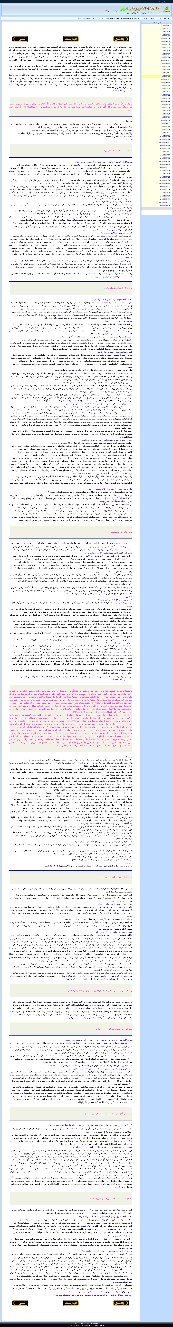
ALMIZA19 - (165, 85)
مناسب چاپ (101, 18)
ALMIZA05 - (165, 41)
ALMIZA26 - (165, 108)
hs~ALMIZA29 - (164, 193)
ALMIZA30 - (165, 120)
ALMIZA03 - (165, 35)
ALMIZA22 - (165, 95)
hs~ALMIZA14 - (164, 145)
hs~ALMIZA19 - (164, 161)
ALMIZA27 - (165, 111)
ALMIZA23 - (165, 98)
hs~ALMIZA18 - (164, 158)
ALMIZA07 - (165, 48)
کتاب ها (150, 13)
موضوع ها (144, 13)
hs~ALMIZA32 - (164, 202)
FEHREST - (166, 26)
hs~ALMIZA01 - (164, 133)
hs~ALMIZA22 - (164, 171)
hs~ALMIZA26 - (164, 183)
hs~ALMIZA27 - (164, 186)
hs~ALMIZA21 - (164, 167)
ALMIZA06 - (165, 44)
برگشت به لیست (81, 18)
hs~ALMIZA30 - (164, 196)
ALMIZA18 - (165, 82)
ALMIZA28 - (165, 114)
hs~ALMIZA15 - (164, 149)
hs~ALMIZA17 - (164, 155)
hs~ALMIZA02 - (164, 136)
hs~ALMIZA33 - (164, 205)
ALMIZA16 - (165, 76)
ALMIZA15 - (165, 73)
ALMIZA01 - (165, 29)
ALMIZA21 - (165, 92)
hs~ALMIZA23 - (164, 174)
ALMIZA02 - (165, 32)
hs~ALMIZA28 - (164, 190)
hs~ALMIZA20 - (164, 164)
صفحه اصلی (157, 13)
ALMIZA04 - (165, 38)
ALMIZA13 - (165, 67)
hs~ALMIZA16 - (164, 152)
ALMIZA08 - (165, 51)
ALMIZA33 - (165, 130)
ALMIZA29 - (165, 117)
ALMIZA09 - (165, 54)
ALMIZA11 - (165, 60)
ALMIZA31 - (165, 123)
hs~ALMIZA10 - (164, 139)
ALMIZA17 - (165, 79)
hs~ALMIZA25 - (164, 180)
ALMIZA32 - (165, 126)
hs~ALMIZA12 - (164, 142)
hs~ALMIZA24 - (164, 177)
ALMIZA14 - (165, 70)
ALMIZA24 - (165, 101)
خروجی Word (92, 18)
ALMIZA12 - (165, 63)
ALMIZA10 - (165, 57)
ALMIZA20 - (165, 89)
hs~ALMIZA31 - (164, 199)
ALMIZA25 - (165, 104)
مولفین (137, 13)
